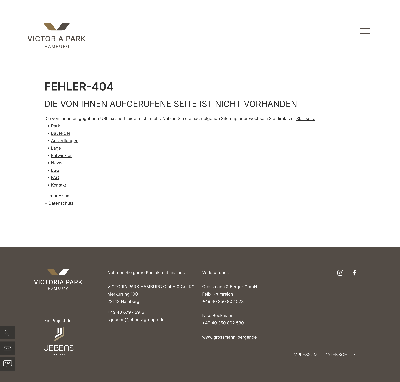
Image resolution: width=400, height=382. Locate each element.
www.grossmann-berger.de (229, 337)
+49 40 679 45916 (125, 312)
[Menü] (365, 31)
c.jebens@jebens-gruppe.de (135, 319)
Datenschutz (61, 203)
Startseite (305, 118)
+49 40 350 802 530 (223, 322)
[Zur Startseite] (56, 35)
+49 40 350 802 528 (223, 301)
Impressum (60, 195)
